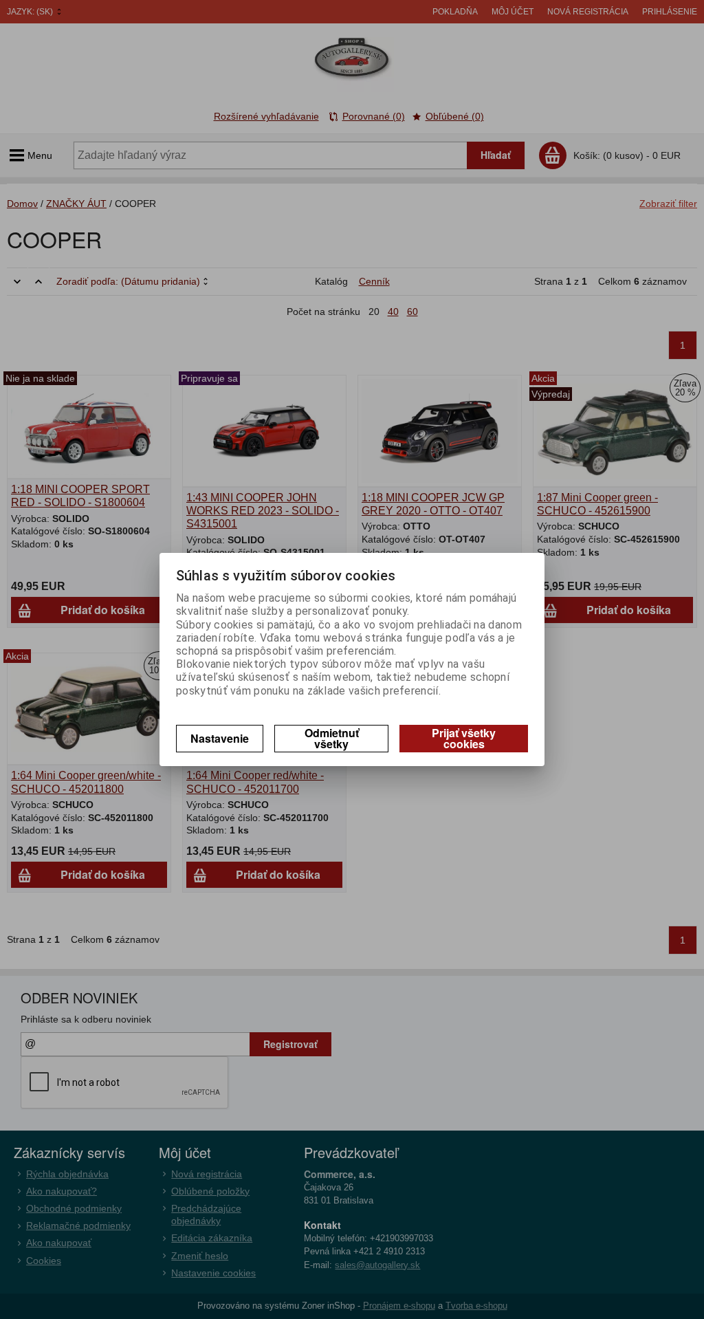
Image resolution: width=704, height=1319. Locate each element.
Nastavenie (219, 738)
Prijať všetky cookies (464, 738)
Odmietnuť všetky (332, 738)
